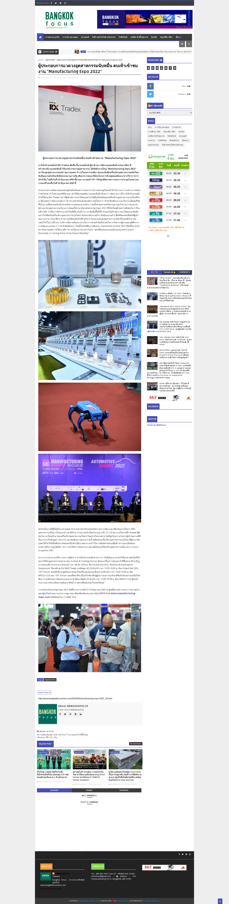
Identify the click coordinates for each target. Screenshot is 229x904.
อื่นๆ (178, 37)
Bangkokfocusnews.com (88, 901)
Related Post (45, 744)
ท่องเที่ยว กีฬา (166, 37)
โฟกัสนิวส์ (172, 136)
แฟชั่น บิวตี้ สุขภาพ (139, 37)
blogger (54, 790)
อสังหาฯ (185, 140)
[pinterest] (60, 3)
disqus (89, 790)
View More (137, 743)
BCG (150, 127)
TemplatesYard (123, 901)
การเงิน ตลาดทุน (70, 37)
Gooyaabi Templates (151, 901)
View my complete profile (51, 888)
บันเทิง (154, 37)
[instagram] (65, 3)
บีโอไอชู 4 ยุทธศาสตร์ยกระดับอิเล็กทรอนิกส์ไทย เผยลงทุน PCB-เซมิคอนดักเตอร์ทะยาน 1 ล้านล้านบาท (53, 775)
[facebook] (51, 3)
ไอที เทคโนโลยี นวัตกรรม (103, 37)
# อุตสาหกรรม (50, 680)
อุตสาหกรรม (50, 60)
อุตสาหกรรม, (73, 77)
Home (40, 60)
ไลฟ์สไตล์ (123, 37)
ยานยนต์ (85, 37)
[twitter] (56, 3)
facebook (124, 790)
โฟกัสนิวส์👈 (169, 272)
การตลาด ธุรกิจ (52, 37)
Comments (184, 272)
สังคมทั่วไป (174, 140)
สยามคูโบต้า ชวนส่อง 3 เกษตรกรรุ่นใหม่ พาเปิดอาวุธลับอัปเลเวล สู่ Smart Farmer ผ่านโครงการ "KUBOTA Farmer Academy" (89, 776)
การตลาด (176, 127)
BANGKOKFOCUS (62, 873)
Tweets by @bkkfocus (156, 425)
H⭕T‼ (154, 272)
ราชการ (151, 140)
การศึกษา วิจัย (154, 132)
